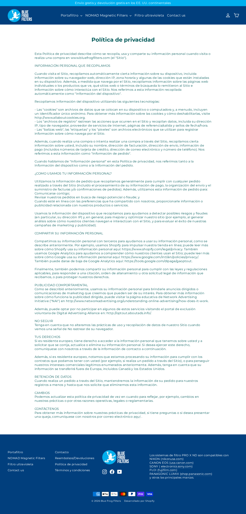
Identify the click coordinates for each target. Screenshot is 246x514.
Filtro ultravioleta (149, 15)
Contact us (176, 15)
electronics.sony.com (176, 466)
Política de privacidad (71, 464)
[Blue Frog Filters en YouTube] (119, 472)
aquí (137, 416)
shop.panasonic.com (196, 474)
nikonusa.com (172, 459)
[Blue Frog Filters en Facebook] (112, 472)
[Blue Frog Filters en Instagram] (104, 472)
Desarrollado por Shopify (139, 500)
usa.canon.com (181, 463)
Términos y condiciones (72, 470)
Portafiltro (70, 15)
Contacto (62, 452)
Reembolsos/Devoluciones (74, 458)
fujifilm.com (167, 470)
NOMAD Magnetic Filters (107, 15)
